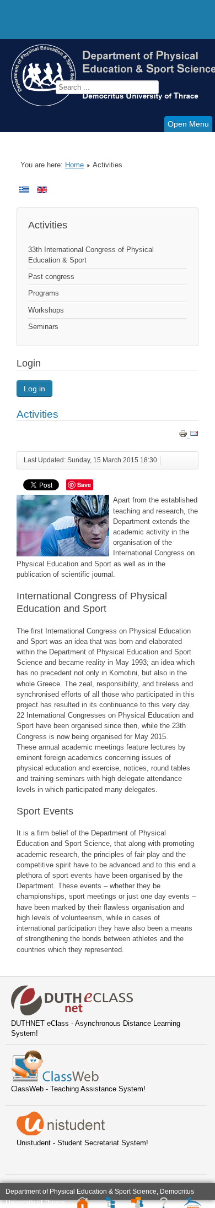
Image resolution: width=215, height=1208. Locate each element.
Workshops (46, 310)
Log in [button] (34, 388)
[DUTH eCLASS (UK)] (72, 1013)
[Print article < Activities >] (184, 435)
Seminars (43, 327)
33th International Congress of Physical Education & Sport (91, 254)
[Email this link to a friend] (194, 435)
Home (74, 165)
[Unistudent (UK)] (61, 1133)
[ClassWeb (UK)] (55, 1079)
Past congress (51, 276)
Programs (43, 293)
